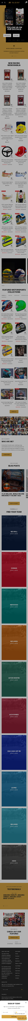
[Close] (25, 1002)
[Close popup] (26, 1012)
